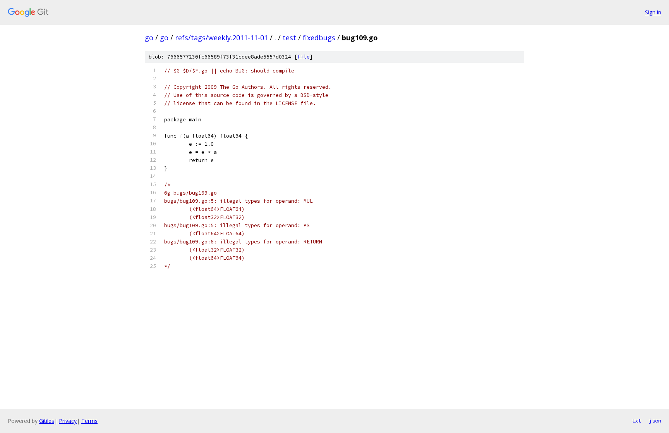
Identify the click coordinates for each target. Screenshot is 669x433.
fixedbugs (319, 37)
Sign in (653, 12)
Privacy (68, 420)
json (655, 420)
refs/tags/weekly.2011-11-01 (221, 37)
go (149, 37)
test (289, 37)
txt (636, 420)
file (303, 56)
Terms (89, 420)
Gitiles (46, 420)
